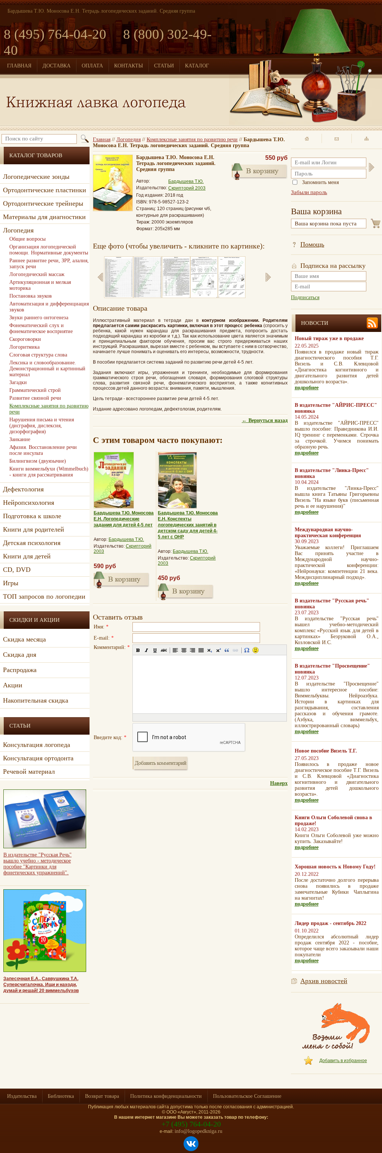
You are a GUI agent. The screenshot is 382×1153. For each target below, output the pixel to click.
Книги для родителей (33, 529)
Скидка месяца (24, 639)
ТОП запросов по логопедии (44, 596)
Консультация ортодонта (38, 758)
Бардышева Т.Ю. (186, 181)
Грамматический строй (35, 390)
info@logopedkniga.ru (198, 1131)
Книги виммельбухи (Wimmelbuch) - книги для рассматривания (48, 472)
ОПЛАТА (92, 66)
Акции (12, 685)
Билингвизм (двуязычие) (37, 461)
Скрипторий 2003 (187, 188)
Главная (101, 139)
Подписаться (305, 297)
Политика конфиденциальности (166, 1096)
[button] (138, 650)
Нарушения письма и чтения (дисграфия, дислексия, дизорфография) (41, 425)
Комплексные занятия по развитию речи (192, 139)
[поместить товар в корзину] (260, 170)
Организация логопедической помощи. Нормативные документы (48, 250)
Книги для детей (27, 556)
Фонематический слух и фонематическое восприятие (41, 328)
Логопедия (128, 139)
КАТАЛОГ (197, 66)
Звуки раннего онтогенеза (38, 317)
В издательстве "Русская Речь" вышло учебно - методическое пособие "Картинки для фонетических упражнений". (37, 863)
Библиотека (61, 1096)
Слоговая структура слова (38, 355)
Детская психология (31, 543)
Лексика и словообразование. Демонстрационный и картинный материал (47, 368)
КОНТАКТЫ (128, 66)
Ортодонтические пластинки (44, 190)
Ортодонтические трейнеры (43, 203)
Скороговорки (25, 339)
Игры (10, 583)
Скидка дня (19, 654)
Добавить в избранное (343, 1060)
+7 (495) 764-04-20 (191, 1124)
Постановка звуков (30, 296)
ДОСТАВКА (57, 66)
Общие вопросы (27, 239)
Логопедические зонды (36, 176)
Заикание (19, 439)
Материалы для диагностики (44, 217)
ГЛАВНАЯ (19, 66)
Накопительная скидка (35, 700)
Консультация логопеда (36, 744)
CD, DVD (17, 569)
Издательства (22, 1096)
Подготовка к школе (32, 516)
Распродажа (20, 670)
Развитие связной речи (35, 398)
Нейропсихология (28, 502)
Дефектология (23, 489)
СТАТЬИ (164, 66)
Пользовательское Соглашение (247, 1096)
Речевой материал (29, 771)
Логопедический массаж (37, 274)
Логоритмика (24, 347)
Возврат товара (102, 1096)
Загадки (18, 382)
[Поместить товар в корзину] (122, 579)
